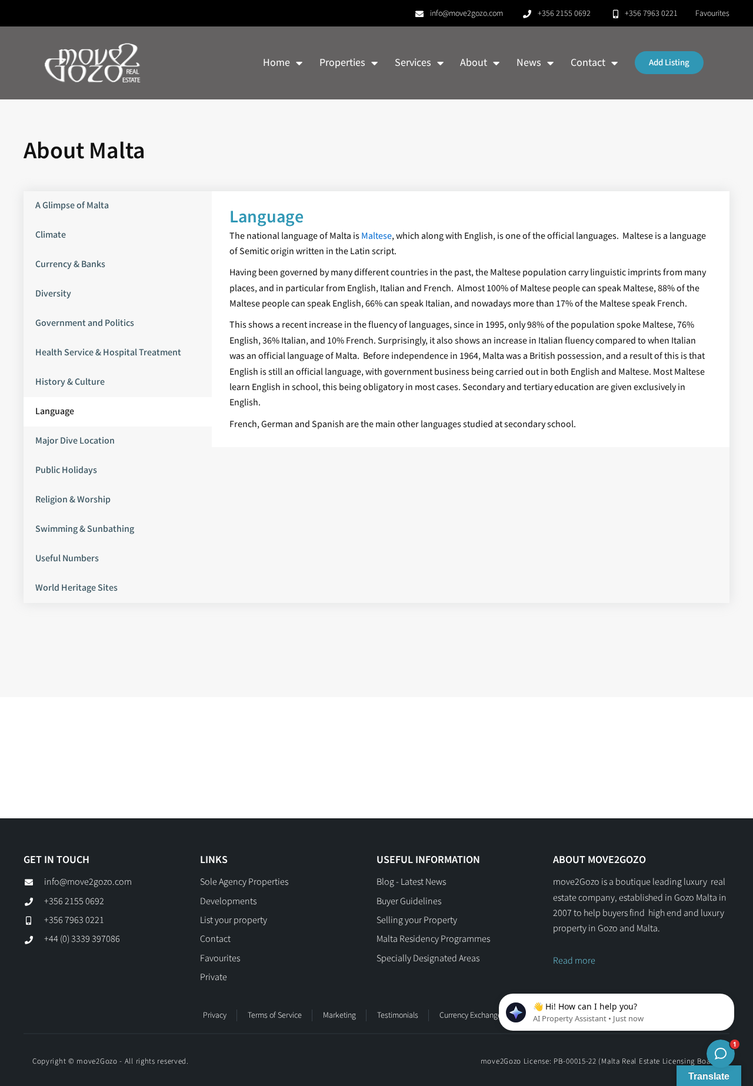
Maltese (376, 236)
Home (276, 62)
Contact (588, 62)
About (473, 62)
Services (413, 62)
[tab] (118, 206)
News (529, 62)
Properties (342, 62)
